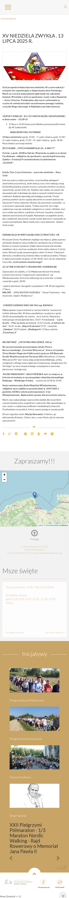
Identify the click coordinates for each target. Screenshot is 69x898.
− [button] (4, 480)
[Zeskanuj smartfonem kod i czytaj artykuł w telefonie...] (30, 433)
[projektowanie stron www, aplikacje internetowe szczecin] (61, 867)
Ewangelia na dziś (14, 632)
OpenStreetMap (52, 525)
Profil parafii (59, 887)
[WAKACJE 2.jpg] (34, 66)
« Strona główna (8, 18)
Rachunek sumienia (54, 632)
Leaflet (40, 525)
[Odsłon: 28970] (44, 433)
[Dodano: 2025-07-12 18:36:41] (50, 433)
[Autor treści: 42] (37, 433)
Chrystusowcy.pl (44, 887)
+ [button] (4, 475)
